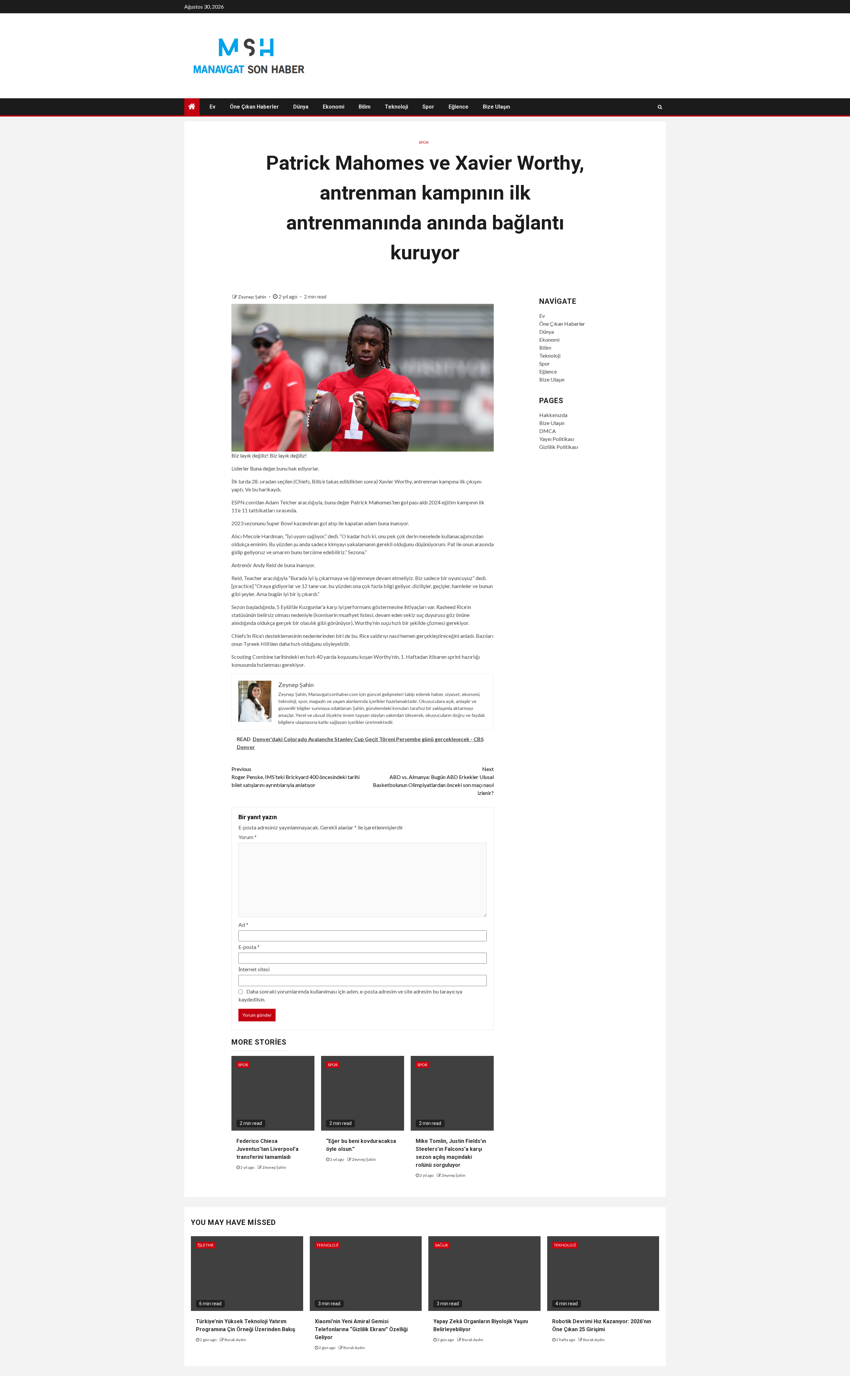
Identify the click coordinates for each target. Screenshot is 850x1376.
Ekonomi (333, 107)
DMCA (547, 431)
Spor (428, 107)
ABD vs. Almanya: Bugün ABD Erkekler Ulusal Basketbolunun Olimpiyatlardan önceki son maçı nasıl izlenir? (433, 781)
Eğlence (458, 107)
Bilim (365, 107)
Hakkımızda (553, 415)
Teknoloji (396, 107)
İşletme (206, 1245)
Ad (243, 924)
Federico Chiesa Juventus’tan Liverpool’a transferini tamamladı (267, 1149)
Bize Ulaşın (496, 107)
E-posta (249, 947)
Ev (212, 107)
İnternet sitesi (254, 969)
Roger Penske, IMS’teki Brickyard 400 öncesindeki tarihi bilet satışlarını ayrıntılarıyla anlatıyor (295, 777)
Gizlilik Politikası (558, 447)
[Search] (660, 107)
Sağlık (441, 1245)
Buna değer (262, 468)
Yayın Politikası (556, 439)
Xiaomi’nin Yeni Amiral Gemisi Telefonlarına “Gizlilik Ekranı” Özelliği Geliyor (361, 1329)
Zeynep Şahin (252, 297)
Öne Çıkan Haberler (254, 107)
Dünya (300, 107)
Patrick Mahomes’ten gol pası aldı (389, 502)
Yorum (247, 837)
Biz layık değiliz (249, 455)
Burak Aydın (235, 1339)
